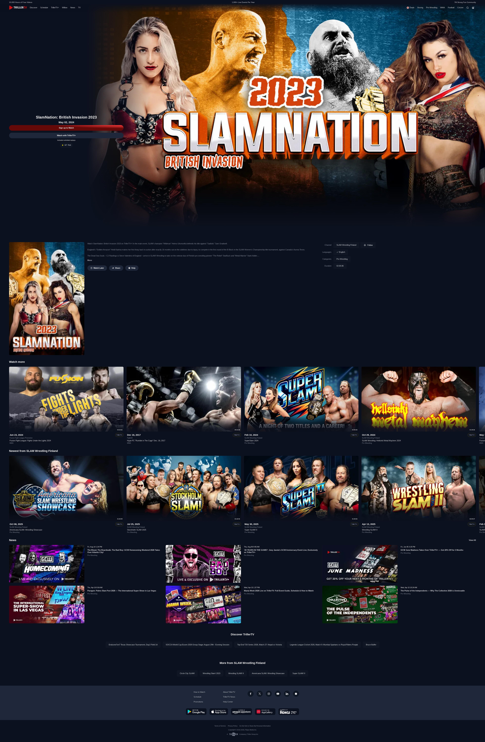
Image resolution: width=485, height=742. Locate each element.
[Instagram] (269, 694)
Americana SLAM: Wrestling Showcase (26, 530)
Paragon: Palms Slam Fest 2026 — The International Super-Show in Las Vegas (121, 591)
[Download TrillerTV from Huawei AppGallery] (265, 711)
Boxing (420, 7)
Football (451, 7)
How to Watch (199, 692)
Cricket (460, 7)
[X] (260, 694)
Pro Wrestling (431, 7)
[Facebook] (251, 694)
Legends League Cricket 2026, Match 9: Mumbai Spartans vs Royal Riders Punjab (324, 645)
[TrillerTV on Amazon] (241, 711)
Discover (33, 7)
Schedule (44, 7)
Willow (64, 7)
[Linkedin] (287, 694)
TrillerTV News (229, 697)
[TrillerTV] (18, 8)
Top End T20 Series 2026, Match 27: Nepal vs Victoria (259, 645)
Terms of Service (220, 726)
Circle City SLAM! (187, 673)
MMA (442, 7)
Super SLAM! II (251, 530)
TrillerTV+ (55, 7)
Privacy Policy (232, 726)
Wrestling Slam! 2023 (211, 673)
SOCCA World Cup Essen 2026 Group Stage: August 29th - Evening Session (197, 645)
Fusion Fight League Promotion (21, 438)
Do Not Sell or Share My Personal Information (255, 726)
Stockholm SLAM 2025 (136, 530)
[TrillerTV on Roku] (288, 711)
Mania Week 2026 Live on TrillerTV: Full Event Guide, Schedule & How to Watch (279, 591)
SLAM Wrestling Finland (346, 245)
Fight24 (129, 438)
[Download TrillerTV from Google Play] (196, 711)
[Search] (467, 7)
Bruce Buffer (371, 645)
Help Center (228, 702)
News (72, 7)
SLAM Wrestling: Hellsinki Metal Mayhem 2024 (381, 440)
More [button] (89, 260)
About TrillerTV (229, 692)
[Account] (473, 7)
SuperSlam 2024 (251, 440)
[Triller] (296, 694)
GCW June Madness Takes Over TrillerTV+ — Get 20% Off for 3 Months (432, 550)
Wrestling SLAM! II (369, 530)
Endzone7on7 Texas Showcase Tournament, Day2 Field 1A (133, 645)
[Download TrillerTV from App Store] (219, 711)
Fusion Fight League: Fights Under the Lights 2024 (30, 440)
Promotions (198, 702)
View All (472, 540)
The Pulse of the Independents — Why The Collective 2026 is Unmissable (433, 591)
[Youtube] (278, 694)
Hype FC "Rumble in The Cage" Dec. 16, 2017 (146, 440)
